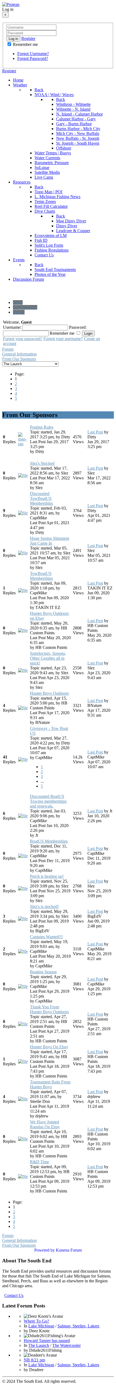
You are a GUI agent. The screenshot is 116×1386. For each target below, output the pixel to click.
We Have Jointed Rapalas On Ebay (45, 1124)
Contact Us (13, 1295)
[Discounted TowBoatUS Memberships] (23, 513)
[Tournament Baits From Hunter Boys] (23, 1099)
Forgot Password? (32, 58)
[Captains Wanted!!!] (23, 951)
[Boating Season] (23, 986)
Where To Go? (36, 1321)
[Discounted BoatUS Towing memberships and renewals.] (23, 816)
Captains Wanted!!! (46, 936)
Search (19, 312)
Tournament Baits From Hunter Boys (50, 1084)
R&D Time (39, 1162)
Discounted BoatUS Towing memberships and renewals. (48, 801)
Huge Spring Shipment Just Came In (49, 540)
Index (18, 302)
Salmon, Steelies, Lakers (78, 1326)
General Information (19, 354)
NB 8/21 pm (34, 1360)
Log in (13, 39)
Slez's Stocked (42, 463)
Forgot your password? (22, 338)
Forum (7, 349)
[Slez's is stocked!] (23, 918)
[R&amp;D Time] (23, 1176)
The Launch (38, 1345)
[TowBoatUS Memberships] (23, 590)
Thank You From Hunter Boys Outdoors (49, 1009)
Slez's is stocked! (44, 906)
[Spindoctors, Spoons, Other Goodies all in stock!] (23, 670)
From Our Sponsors (19, 359)
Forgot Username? (33, 53)
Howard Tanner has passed (47, 1340)
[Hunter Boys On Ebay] (23, 1061)
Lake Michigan (41, 1326)
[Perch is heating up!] (23, 888)
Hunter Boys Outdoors (49, 693)
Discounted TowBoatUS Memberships (41, 498)
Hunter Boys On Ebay (49, 1047)
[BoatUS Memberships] (23, 855)
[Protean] (10, 4)
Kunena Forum (69, 1250)
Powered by (44, 1250)
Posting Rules (41, 427)
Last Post (95, 432)
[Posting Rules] (23, 444)
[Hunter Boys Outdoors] (23, 708)
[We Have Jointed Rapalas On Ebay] (23, 1139)
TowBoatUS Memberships (41, 576)
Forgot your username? (63, 338)
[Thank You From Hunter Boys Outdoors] (23, 1024)
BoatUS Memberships (49, 841)
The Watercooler (66, 1345)
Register (28, 38)
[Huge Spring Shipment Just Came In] (23, 553)
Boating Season (43, 972)
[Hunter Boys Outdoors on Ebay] (23, 630)
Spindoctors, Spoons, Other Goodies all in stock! (48, 658)
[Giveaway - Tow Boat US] (23, 759)
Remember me (25, 44)
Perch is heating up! (47, 876)
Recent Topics (25, 307)
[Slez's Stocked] (23, 475)
